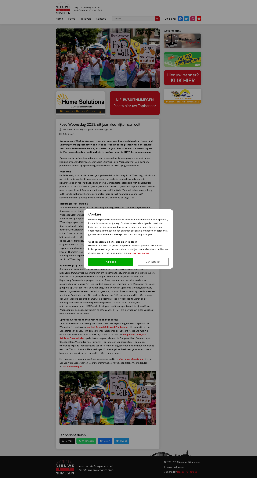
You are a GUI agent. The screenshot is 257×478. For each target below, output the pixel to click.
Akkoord (111, 262)
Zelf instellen (153, 261)
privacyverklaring (139, 253)
